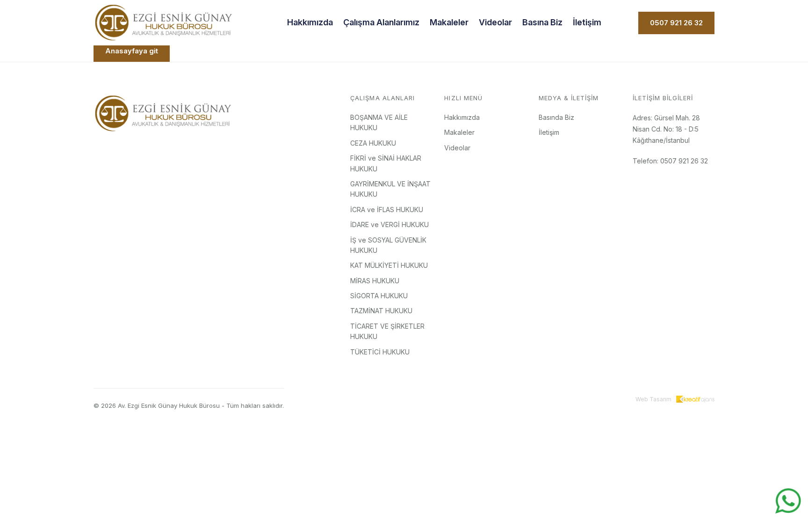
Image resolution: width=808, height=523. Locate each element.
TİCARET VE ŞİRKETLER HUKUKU (387, 331)
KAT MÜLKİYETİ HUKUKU (389, 265)
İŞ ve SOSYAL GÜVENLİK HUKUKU (388, 245)
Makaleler (449, 22)
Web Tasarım (653, 399)
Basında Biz (556, 117)
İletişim (587, 22)
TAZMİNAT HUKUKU (381, 311)
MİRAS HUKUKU (374, 281)
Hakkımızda (310, 22)
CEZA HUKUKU (373, 143)
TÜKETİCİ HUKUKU (380, 352)
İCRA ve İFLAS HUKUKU (386, 210)
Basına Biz (542, 22)
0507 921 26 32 (676, 22)
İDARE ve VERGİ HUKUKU (389, 224)
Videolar (495, 22)
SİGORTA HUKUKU (379, 296)
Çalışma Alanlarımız (381, 22)
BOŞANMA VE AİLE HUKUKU (379, 122)
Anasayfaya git (131, 50)
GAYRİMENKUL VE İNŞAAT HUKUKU (390, 189)
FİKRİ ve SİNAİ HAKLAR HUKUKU (385, 163)
